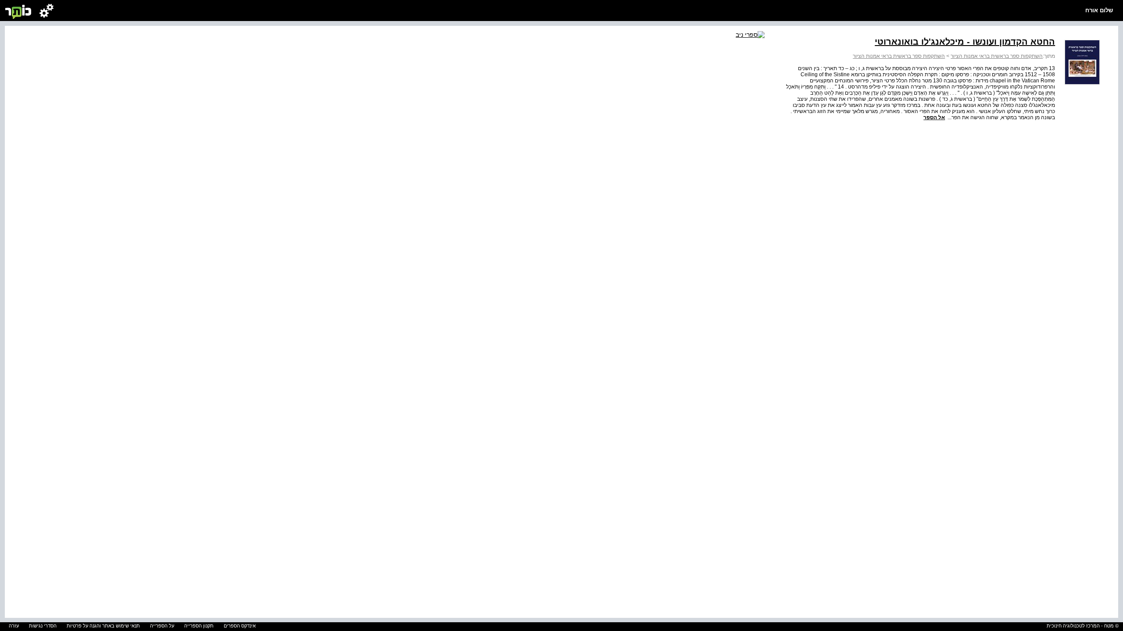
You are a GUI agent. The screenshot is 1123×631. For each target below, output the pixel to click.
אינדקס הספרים (240, 625)
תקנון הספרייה (199, 625)
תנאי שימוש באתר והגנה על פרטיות (103, 625)
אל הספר (934, 117)
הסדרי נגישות (43, 625)
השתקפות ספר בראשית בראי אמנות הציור (997, 56)
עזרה (14, 625)
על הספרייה (162, 625)
